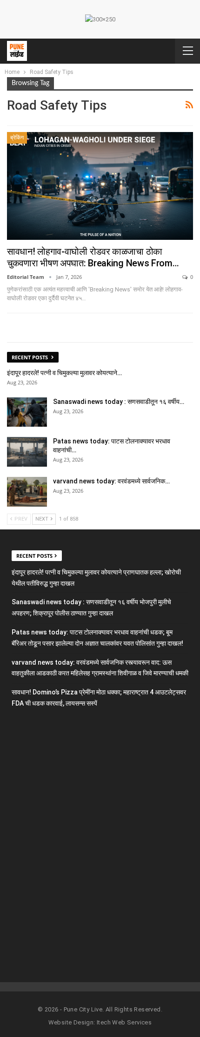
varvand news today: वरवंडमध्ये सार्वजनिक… (111, 481)
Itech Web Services (124, 1022)
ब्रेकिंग (17, 137)
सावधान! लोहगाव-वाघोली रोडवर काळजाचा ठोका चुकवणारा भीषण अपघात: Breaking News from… (93, 257)
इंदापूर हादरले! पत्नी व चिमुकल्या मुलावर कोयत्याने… (64, 372)
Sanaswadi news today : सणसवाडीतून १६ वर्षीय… (118, 401)
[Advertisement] (100, 838)
